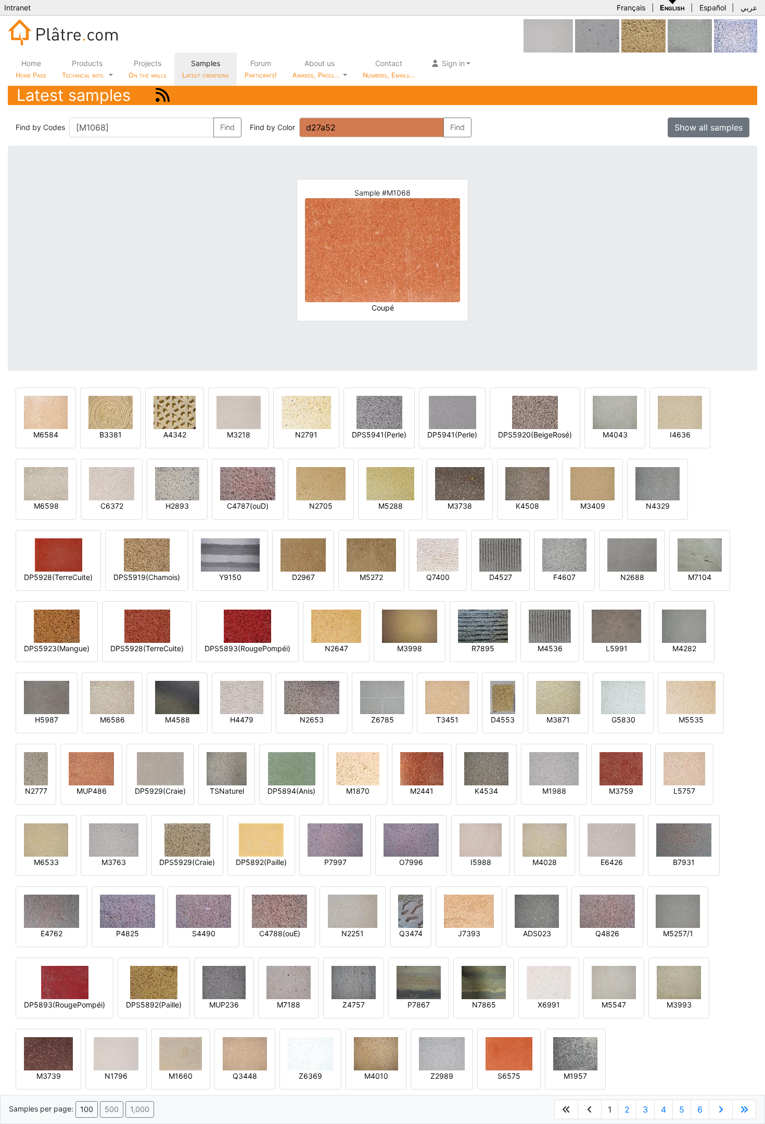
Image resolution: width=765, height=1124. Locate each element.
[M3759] (621, 768)
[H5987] (46, 696)
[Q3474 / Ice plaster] (410, 910)
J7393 (469, 933)
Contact (389, 69)
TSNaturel (227, 790)
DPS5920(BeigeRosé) (535, 434)
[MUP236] (224, 981)
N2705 (321, 505)
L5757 (684, 790)
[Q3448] (245, 1053)
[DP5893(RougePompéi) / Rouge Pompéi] (64, 981)
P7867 (418, 1004)
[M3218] (238, 411)
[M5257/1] (678, 910)
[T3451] (447, 696)
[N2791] (306, 411)
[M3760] (643, 35)
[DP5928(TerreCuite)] (58, 554)
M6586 (112, 719)
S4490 (203, 933)
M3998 (409, 648)
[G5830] (623, 696)
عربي (749, 7)
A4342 (174, 434)
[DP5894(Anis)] (291, 768)
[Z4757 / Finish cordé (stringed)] (354, 981)
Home (31, 69)
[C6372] (111, 483)
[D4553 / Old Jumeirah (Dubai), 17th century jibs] (502, 696)
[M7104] (700, 554)
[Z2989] (442, 1053)
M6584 (45, 434)
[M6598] (46, 483)
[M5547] (614, 981)
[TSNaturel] (227, 768)
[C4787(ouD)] (247, 483)
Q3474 (411, 933)
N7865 (484, 1004)
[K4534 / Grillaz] (486, 768)
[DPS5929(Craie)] (187, 839)
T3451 (447, 719)
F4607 (564, 577)
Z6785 (382, 719)
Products (83, 69)
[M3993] (679, 981)
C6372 (111, 505)
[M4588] (177, 696)
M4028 (544, 862)
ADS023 (537, 933)
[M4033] (690, 35)
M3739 (48, 1075)
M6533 (46, 862)
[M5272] (371, 554)
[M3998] (409, 625)
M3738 (460, 505)
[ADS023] (537, 910)
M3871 (558, 719)
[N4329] (657, 483)
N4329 (658, 505)
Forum (261, 69)
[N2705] (321, 483)
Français (631, 7)
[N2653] (311, 696)
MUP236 (224, 1004)
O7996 (411, 862)
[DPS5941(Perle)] (379, 411)
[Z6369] (310, 1053)
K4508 (527, 505)
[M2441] (421, 768)
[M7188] (288, 981)
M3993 (679, 1004)
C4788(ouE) (279, 933)
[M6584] (46, 411)
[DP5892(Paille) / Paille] (261, 839)
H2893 (177, 505)
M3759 (621, 790)
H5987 (46, 719)
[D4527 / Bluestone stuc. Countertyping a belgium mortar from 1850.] (500, 554)
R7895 (482, 648)
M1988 (554, 790)
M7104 (699, 577)
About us (316, 69)
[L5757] (684, 768)
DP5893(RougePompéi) (64, 1004)
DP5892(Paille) (261, 862)
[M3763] (113, 839)
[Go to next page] (721, 1109)
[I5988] (481, 839)
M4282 (684, 648)
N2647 (336, 648)
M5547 (614, 1004)
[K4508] (527, 483)
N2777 (36, 790)
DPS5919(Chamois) (146, 577)
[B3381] (110, 411)
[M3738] (459, 483)
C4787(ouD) (248, 505)
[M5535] (691, 696)
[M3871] (558, 696)
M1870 (357, 790)
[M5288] (390, 483)
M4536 (550, 648)
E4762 (51, 933)
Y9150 (230, 577)
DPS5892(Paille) (154, 1004)
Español (712, 7)
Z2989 (441, 1075)
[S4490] (203, 910)
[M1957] (575, 1053)
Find (227, 127)
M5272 (371, 577)
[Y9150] (230, 554)
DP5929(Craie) (160, 790)
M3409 (592, 505)
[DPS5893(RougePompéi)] (247, 625)
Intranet (17, 7)
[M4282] (684, 625)
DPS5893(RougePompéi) (247, 648)
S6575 (509, 1075)
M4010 (376, 1075)
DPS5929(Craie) (187, 862)
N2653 (312, 719)
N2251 (352, 933)
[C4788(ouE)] (279, 910)
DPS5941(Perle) (379, 434)
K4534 (486, 790)
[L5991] (616, 625)
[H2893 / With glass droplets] (177, 483)
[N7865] (484, 981)
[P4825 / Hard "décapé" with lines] (127, 910)
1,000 (139, 1109)
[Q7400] (437, 554)
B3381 (110, 434)
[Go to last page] (744, 1109)
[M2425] (735, 35)
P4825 (127, 933)
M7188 (288, 1004)
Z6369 (310, 1075)
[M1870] (357, 768)
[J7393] (469, 910)
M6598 (46, 505)
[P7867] (419, 981)
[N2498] (548, 35)
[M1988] (554, 768)
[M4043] (615, 411)
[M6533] (46, 839)
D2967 (303, 577)
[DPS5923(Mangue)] (57, 625)
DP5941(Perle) (452, 434)
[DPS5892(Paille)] (153, 981)
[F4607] (564, 554)
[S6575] (509, 1053)
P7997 (335, 862)
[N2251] (352, 910)
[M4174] (597, 35)
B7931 (684, 862)
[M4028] (544, 839)
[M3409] (592, 483)
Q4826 (607, 933)
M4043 (615, 434)
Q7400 (438, 577)
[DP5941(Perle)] (452, 411)
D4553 (503, 719)
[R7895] (483, 625)
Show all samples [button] (708, 127)
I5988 (480, 862)
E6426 (612, 862)
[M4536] (550, 625)
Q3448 (245, 1075)
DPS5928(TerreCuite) (147, 648)
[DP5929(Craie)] (160, 768)
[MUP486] (91, 768)
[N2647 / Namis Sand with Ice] (336, 625)
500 (112, 1109)
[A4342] (175, 411)
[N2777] (36, 768)
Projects (148, 69)
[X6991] (549, 981)
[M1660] (180, 1053)
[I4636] (680, 411)
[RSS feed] (162, 95)
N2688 (632, 577)
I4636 (680, 434)
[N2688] (632, 554)
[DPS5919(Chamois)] (147, 554)
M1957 (575, 1075)
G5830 (623, 719)
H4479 (241, 719)
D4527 (500, 577)
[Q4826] (607, 910)
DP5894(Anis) (291, 790)
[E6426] (611, 839)
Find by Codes (40, 127)
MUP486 (91, 790)
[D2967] (303, 554)
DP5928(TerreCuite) (58, 577)
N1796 (116, 1075)
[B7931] (683, 839)
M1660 (181, 1075)
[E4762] (51, 910)
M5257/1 (678, 933)
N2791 (306, 434)
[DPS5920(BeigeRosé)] (535, 411)
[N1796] (116, 1053)
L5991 (617, 648)
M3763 (113, 862)
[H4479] (241, 696)
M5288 (390, 505)
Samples (205, 69)
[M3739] (48, 1053)
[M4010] (376, 1053)
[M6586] (112, 696)
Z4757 (353, 1004)
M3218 (238, 434)
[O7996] (411, 839)
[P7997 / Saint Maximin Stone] (335, 839)
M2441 (422, 790)
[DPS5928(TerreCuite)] (147, 625)
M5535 (691, 719)
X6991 (549, 1004)
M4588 (177, 719)
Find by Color (272, 127)
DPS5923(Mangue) (57, 648)
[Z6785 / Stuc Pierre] (382, 696)
